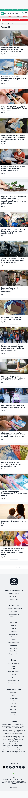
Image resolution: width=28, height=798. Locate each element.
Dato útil (13, 640)
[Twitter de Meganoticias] (7, 768)
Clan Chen (19, 9)
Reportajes (13, 645)
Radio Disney (13, 715)
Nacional (13, 625)
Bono (24, 9)
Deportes (13, 637)
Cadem (5, 9)
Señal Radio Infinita (14, 617)
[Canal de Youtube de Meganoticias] (13, 768)
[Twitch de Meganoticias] (23, 768)
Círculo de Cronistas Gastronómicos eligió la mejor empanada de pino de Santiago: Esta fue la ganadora (13, 745)
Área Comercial (14, 596)
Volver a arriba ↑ (14, 787)
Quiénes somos (19, 782)
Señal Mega (14, 611)
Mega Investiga (13, 654)
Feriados (13, 666)
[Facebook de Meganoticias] (4, 768)
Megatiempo (13, 701)
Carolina (13, 712)
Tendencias (13, 631)
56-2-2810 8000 (10, 782)
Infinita (14, 704)
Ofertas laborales (14, 669)
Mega (13, 695)
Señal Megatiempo (14, 614)
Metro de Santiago (13, 683)
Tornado (14, 9)
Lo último (9, 16)
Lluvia (9, 9)
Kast (2, 9)
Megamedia (13, 692)
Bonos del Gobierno (13, 672)
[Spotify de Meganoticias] (20, 768)
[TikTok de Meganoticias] (17, 768)
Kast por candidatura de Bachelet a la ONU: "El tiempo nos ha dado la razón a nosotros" (13, 751)
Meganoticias (14, 698)
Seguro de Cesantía (13, 680)
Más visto (25, 16)
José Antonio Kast (13, 663)
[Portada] (1, 17)
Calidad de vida (13, 634)
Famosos (13, 674)
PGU (13, 677)
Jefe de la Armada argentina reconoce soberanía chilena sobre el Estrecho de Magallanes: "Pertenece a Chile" (13, 732)
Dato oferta (13, 651)
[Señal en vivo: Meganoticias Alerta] (14, 21)
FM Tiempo (13, 709)
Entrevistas (13, 648)
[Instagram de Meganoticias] (10, 768)
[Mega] (14, 777)
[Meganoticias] (14, 581)
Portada (4, 24)
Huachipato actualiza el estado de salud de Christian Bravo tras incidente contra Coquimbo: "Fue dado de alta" (13, 726)
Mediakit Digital (14, 599)
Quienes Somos (14, 593)
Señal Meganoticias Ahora (14, 608)
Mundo (14, 628)
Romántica (13, 706)
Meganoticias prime (13, 642)
